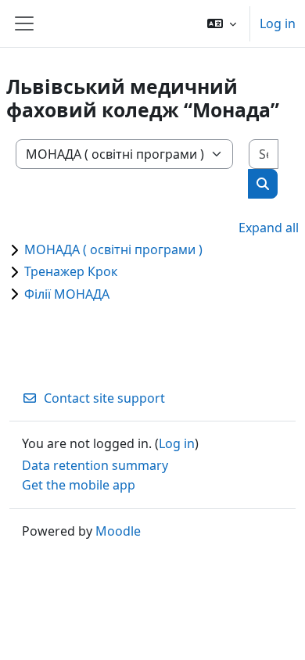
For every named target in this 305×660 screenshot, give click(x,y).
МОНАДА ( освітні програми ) (113, 249)
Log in (278, 23)
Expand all (269, 227)
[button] (221, 23)
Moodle (118, 531)
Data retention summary (95, 465)
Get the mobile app (78, 484)
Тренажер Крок (70, 271)
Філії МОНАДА (66, 294)
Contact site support (104, 398)
